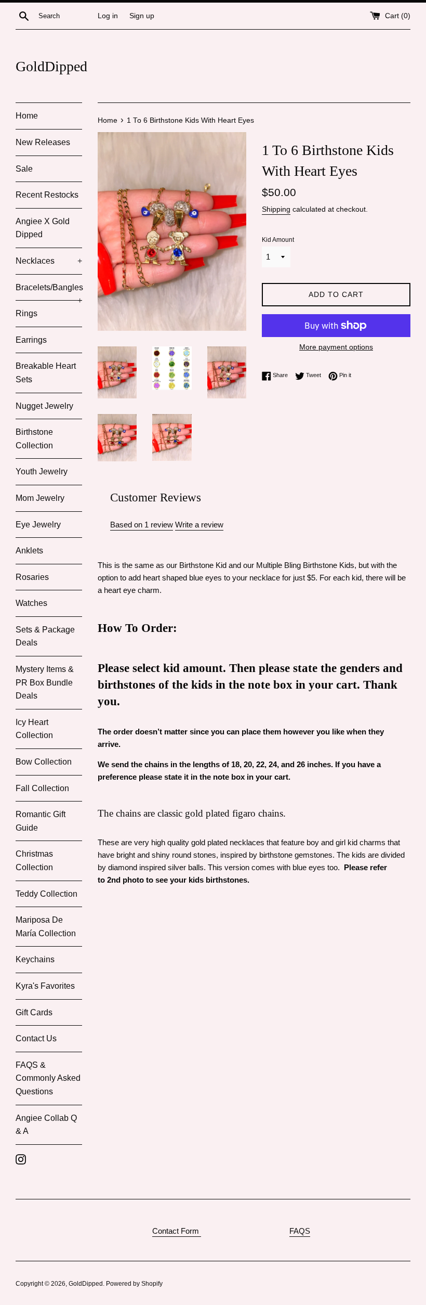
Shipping (276, 209)
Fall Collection (42, 788)
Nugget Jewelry (44, 406)
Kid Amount (278, 239)
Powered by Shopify (134, 1283)
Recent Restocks (47, 194)
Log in (108, 16)
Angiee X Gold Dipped (43, 228)
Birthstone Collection (34, 439)
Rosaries (32, 577)
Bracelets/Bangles (49, 292)
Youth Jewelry (42, 471)
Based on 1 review (141, 524)
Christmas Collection (34, 860)
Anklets (29, 550)
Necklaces (49, 260)
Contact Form (176, 1230)
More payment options (336, 347)
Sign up (141, 16)
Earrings (31, 339)
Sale (24, 168)
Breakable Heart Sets (46, 372)
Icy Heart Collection (34, 729)
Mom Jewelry (40, 498)
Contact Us (36, 1038)
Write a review (199, 524)
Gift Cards (34, 1012)
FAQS (299, 1230)
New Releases (43, 142)
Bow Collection (44, 761)
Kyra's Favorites (45, 985)
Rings (26, 313)
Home (27, 115)
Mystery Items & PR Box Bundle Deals (45, 682)
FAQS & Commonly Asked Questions (48, 1078)
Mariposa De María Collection (46, 926)
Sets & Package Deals (45, 636)
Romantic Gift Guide (40, 821)
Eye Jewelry (38, 524)
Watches (31, 603)
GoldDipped (51, 66)
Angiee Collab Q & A (46, 1125)
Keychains (35, 959)
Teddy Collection (46, 893)
